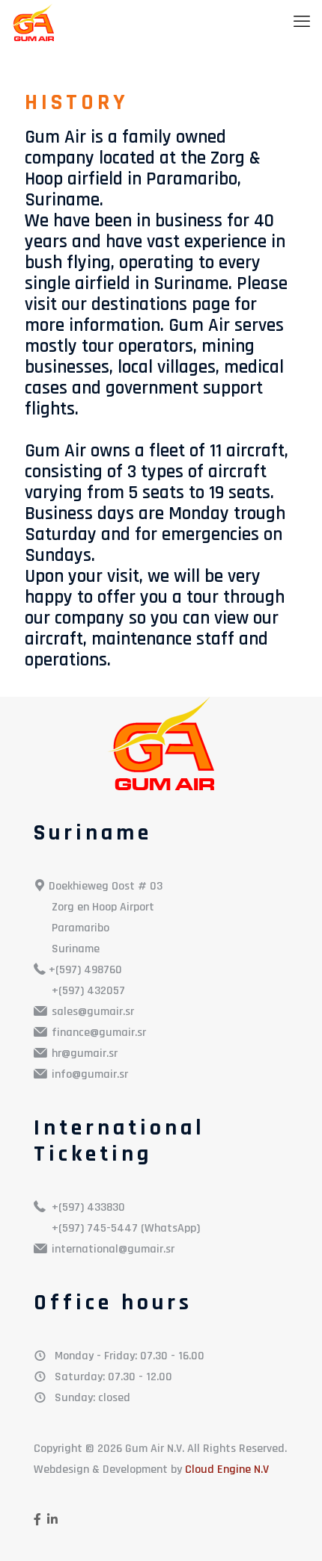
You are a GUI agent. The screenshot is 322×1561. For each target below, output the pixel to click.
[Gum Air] (32, 22)
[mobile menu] (302, 22)
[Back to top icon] (291, 1530)
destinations (139, 305)
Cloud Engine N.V (227, 1469)
